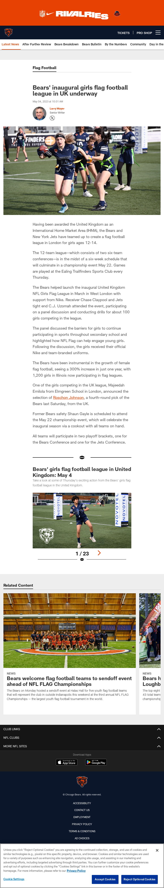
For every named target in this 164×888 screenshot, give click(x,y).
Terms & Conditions (82, 831)
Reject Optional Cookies (139, 879)
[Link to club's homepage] (8, 30)
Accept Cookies (105, 879)
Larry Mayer (57, 108)
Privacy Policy (82, 824)
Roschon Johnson (68, 397)
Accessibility (82, 803)
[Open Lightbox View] (82, 530)
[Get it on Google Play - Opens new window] (96, 764)
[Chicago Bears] (82, 782)
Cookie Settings (13, 879)
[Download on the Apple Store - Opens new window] (67, 762)
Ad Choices (82, 838)
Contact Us (82, 809)
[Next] (99, 552)
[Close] (157, 850)
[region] (82, 866)
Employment (82, 816)
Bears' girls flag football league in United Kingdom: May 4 (82, 472)
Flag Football (44, 67)
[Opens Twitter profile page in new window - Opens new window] (52, 118)
